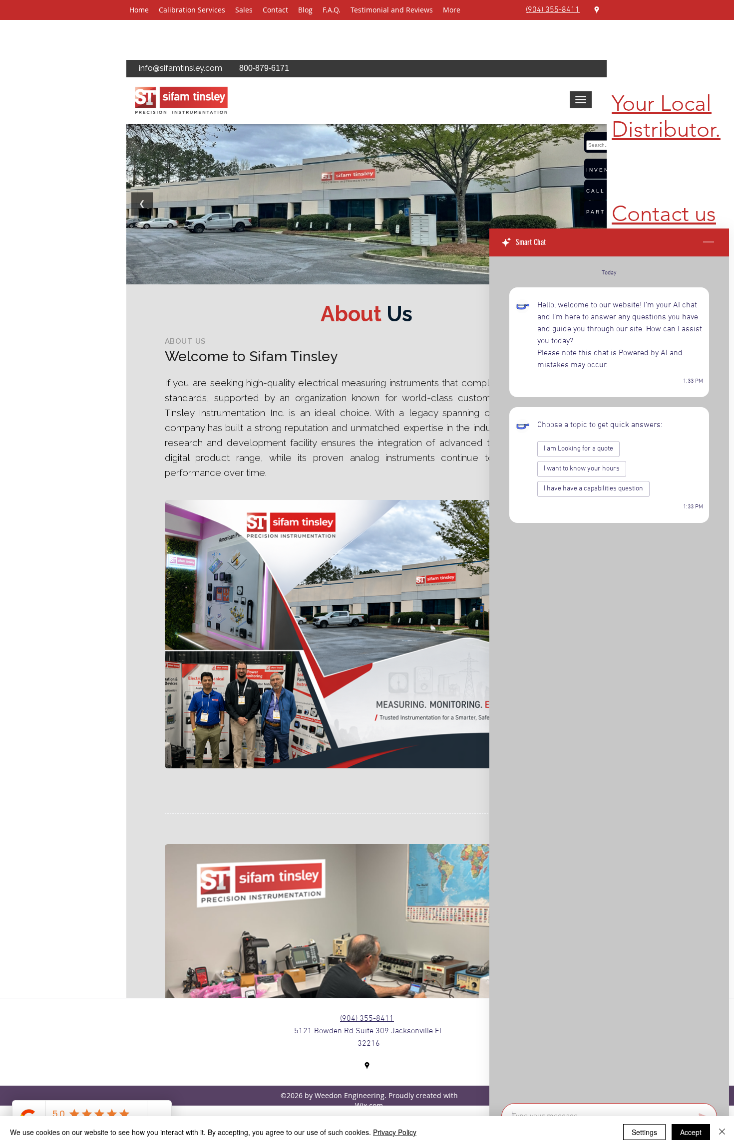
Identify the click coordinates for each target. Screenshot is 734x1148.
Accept (691, 1132)
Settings (644, 1132)
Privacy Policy (394, 1132)
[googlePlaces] (597, 10)
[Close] (722, 1132)
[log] (609, 676)
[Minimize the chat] (709, 242)
